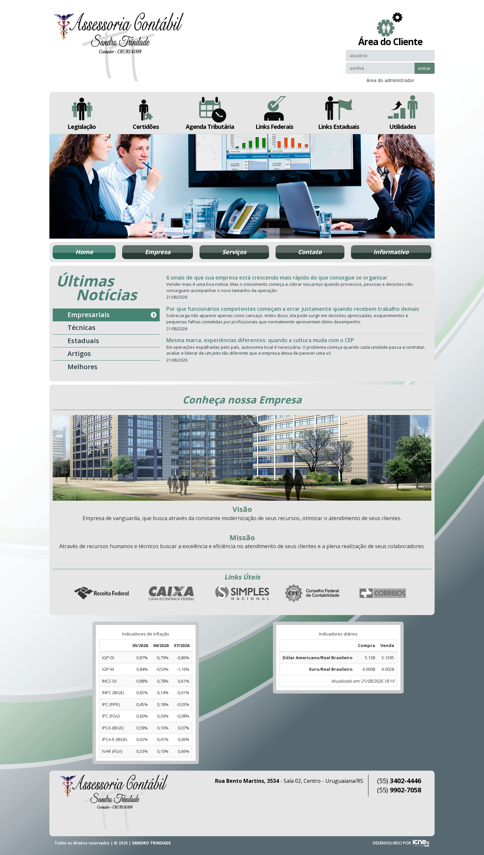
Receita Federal (101, 593)
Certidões (146, 127)
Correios (382, 593)
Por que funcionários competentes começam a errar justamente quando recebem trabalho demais (292, 308)
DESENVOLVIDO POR (392, 843)
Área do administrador (390, 80)
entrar (424, 68)
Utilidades (402, 127)
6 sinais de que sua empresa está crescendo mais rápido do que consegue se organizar (277, 277)
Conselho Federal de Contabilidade (312, 593)
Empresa (158, 252)
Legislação (81, 127)
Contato (310, 252)
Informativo (391, 252)
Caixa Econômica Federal (171, 593)
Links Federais (274, 127)
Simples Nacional (242, 593)
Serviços (234, 252)
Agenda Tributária (210, 127)
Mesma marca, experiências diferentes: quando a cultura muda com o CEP (260, 340)
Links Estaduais (338, 127)
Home (84, 252)
